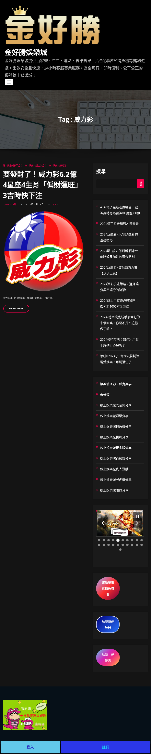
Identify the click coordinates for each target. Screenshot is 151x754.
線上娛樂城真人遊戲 (114, 469)
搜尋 (101, 171)
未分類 (105, 394)
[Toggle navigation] (9, 82)
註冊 (106, 747)
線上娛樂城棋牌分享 (114, 437)
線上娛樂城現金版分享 (35, 165)
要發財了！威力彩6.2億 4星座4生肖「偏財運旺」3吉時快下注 (43, 184)
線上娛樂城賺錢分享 (58, 165)
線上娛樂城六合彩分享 (116, 405)
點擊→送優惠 (108, 657)
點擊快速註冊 (108, 624)
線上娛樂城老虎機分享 (116, 480)
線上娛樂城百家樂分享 (116, 458)
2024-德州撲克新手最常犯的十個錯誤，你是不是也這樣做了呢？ (120, 323)
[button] (103, 523)
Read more (16, 308)
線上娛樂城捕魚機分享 (116, 426)
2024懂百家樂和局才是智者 (119, 224)
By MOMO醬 (9, 204)
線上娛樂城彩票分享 (12, 165)
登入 (30, 747)
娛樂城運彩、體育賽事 (116, 384)
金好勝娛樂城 (26, 53)
